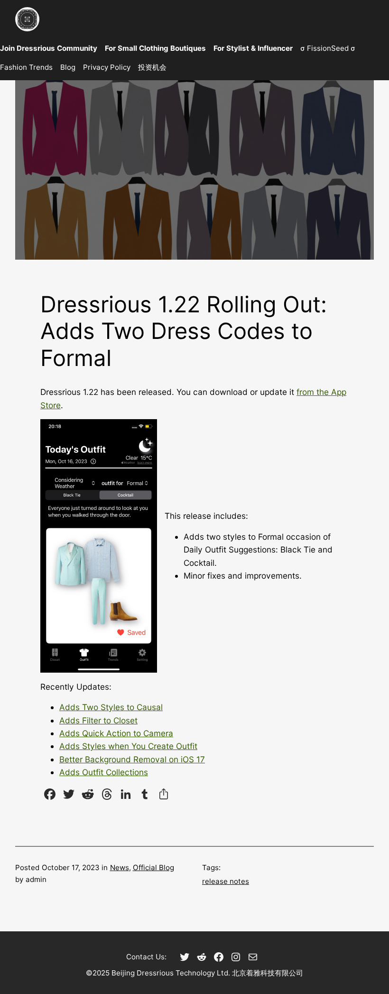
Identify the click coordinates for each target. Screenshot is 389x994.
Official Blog (153, 867)
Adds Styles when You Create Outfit (128, 746)
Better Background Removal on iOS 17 (132, 759)
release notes (225, 881)
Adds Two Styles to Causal (111, 707)
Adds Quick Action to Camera (116, 733)
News (119, 867)
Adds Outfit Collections (103, 772)
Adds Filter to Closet (98, 720)
